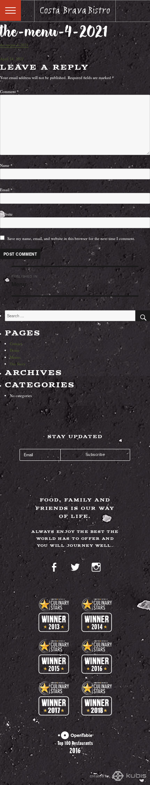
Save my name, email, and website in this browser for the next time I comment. (71, 238)
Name (6, 165)
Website (6, 214)
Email (6, 189)
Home (15, 350)
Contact (16, 343)
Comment (9, 91)
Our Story (18, 363)
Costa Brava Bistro (75, 11)
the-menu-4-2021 (14, 44)
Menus (15, 357)
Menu (10, 10)
